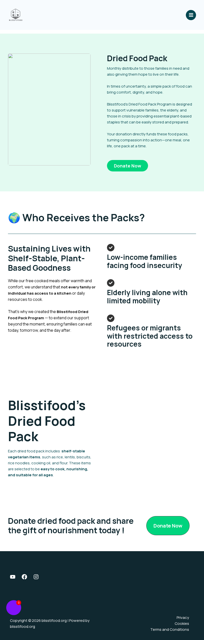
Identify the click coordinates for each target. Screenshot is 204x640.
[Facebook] (24, 577)
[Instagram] (36, 577)
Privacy (183, 617)
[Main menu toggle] (191, 15)
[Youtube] (12, 577)
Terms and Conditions (169, 629)
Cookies (182, 623)
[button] (127, 165)
